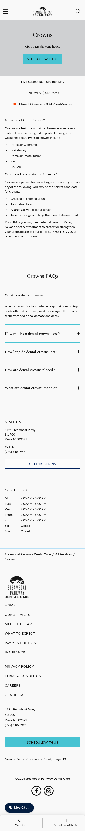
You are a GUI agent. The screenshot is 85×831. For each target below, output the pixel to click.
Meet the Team (19, 624)
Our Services (17, 614)
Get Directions (42, 464)
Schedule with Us (42, 59)
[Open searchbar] (78, 11)
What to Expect (20, 633)
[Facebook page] (36, 791)
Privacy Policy (19, 666)
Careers (12, 685)
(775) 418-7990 (48, 93)
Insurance (15, 652)
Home (10, 605)
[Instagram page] (49, 791)
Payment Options (21, 643)
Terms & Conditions (24, 676)
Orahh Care (16, 695)
